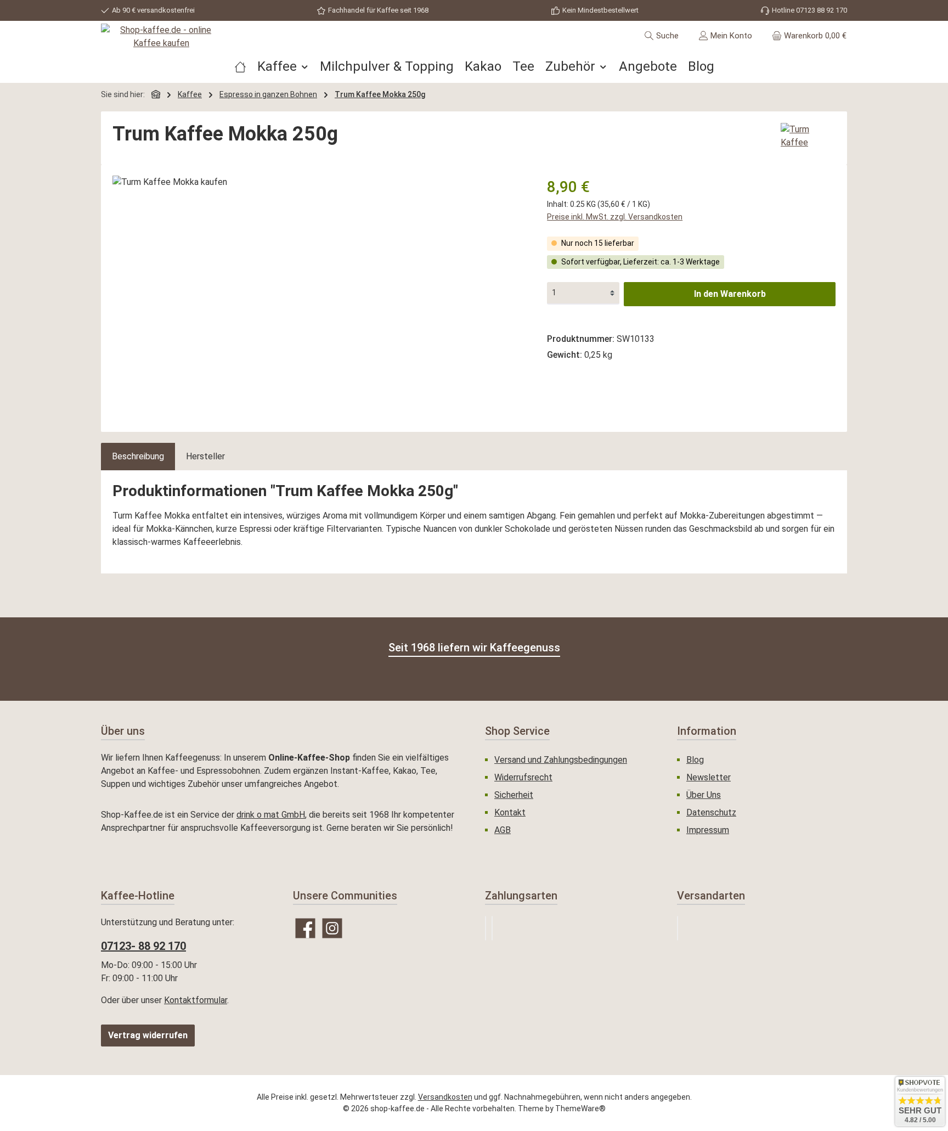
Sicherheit (513, 795)
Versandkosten (445, 1097)
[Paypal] (485, 928)
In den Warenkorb (730, 294)
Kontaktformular (195, 1000)
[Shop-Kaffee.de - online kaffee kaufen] (240, 66)
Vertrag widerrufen (148, 1035)
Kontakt (510, 812)
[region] (318, 294)
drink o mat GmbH (270, 814)
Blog (695, 760)
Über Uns (703, 795)
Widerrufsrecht (523, 777)
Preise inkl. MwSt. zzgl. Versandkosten (614, 216)
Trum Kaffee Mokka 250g (380, 94)
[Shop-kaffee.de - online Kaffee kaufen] (161, 37)
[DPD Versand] (677, 928)
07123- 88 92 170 (143, 946)
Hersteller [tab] (205, 456)
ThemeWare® (580, 1108)
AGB (502, 830)
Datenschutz (711, 812)
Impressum (707, 830)
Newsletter (708, 777)
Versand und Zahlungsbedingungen (560, 760)
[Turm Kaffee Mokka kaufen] (318, 294)
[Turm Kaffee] (808, 136)
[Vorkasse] (492, 928)
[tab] (138, 456)
